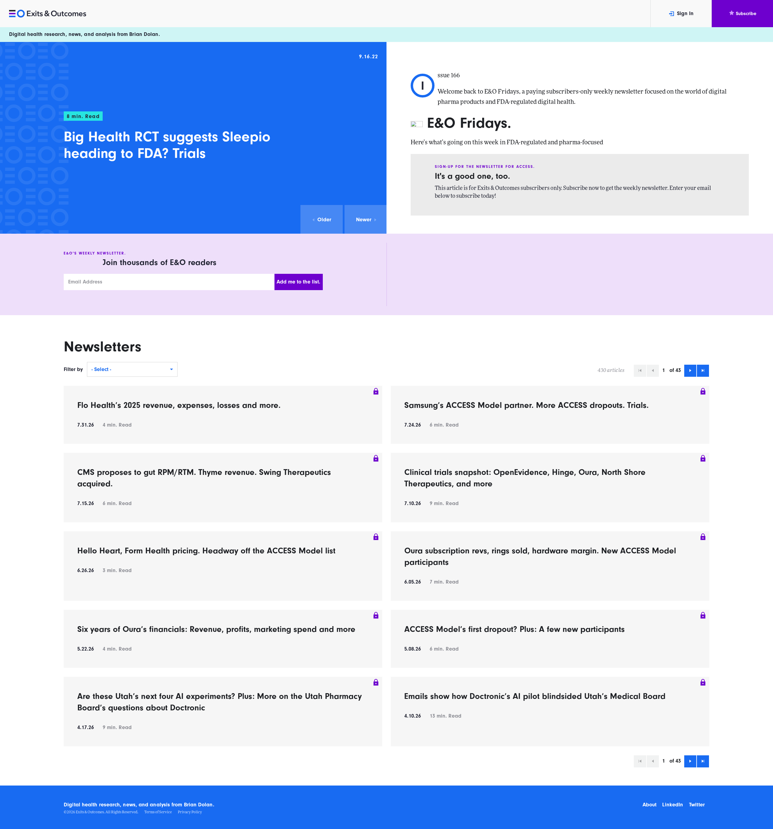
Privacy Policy (190, 812)
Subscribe (746, 13)
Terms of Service (158, 812)
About (649, 805)
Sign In (685, 13)
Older (324, 219)
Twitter (697, 805)
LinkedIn (672, 805)
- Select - (101, 369)
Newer (363, 219)
